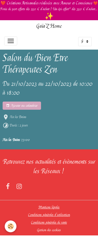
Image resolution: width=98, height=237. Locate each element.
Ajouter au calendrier (24, 105)
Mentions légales (49, 207)
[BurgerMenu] (10, 40)
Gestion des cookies (49, 230)
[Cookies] (10, 226)
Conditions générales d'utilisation (49, 214)
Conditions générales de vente (49, 222)
